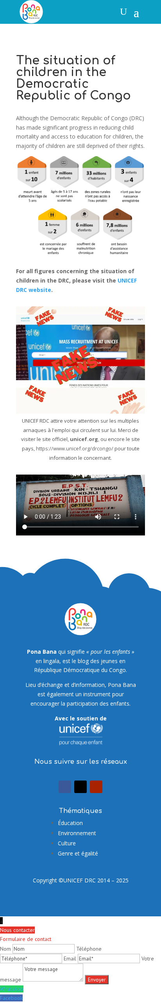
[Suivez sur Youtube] (96, 787)
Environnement (77, 833)
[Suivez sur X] (80, 787)
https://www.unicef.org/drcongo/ (74, 448)
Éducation (70, 823)
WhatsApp (11, 988)
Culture (67, 843)
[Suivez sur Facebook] (65, 787)
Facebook (11, 997)
